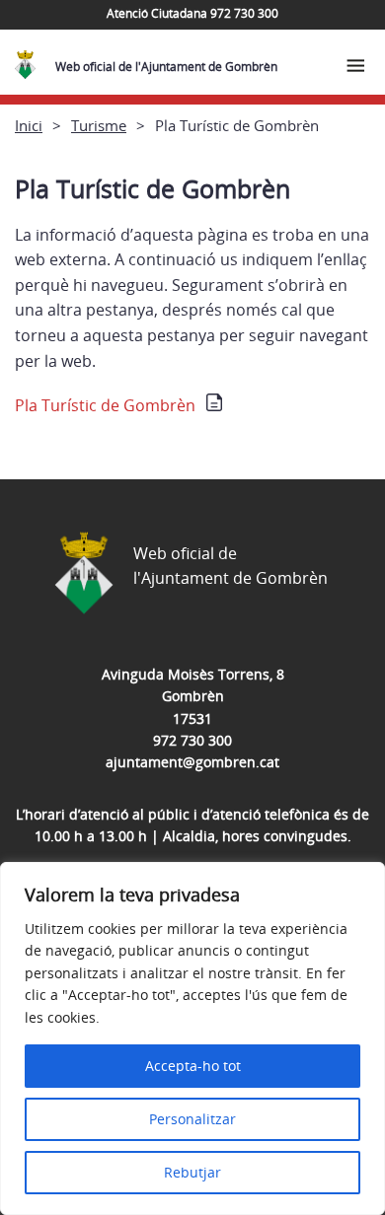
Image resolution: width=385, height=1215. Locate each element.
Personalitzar (192, 1118)
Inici (28, 125)
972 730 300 (192, 740)
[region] (192, 1038)
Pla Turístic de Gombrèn (105, 405)
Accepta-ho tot (193, 1065)
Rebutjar (192, 1172)
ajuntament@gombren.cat (192, 761)
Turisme (98, 125)
